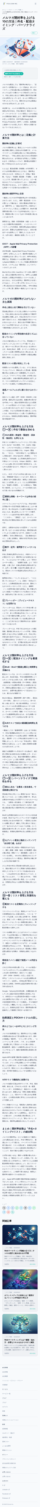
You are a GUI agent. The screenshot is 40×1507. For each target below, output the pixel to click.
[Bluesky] (29, 1208)
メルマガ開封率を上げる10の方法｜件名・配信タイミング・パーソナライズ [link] (19, 12)
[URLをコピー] (12, 1212)
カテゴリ (5, 1407)
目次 (33, 33)
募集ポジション (7, 1450)
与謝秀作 (21, 64)
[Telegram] (4, 1212)
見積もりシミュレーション (10, 1420)
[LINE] (17, 1208)
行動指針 (5, 1385)
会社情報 (5, 1372)
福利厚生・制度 (7, 1437)
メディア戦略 (17, 10)
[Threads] (25, 1208)
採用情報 (5, 1429)
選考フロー (5, 1441)
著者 (3, 1411)
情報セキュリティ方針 (9, 1467)
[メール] (8, 1212)
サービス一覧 (6, 1393)
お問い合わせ (6, 1476)
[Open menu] (35, 4)
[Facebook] (8, 1208)
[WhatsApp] (34, 1208)
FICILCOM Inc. (12, 3)
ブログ (10, 10)
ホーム (4, 10)
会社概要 (5, 1376)
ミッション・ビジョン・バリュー (12, 1380)
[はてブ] (21, 1208)
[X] (4, 1208)
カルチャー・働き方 (8, 1433)
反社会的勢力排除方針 (9, 1463)
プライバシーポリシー (9, 1459)
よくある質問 (6, 1446)
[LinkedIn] (12, 1208)
